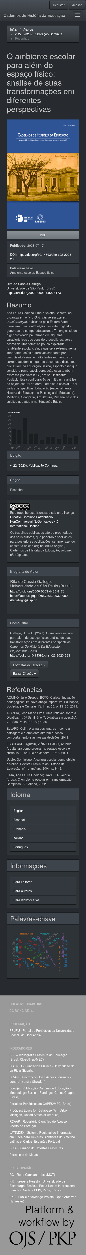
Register (59, 5)
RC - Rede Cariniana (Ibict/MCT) (32, 1174)
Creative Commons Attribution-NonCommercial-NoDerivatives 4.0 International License (34, 521)
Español (19, 819)
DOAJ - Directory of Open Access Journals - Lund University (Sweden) (40, 1079)
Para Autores (22, 891)
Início (14, 29)
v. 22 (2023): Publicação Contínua (38, 34)
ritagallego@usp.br (23, 600)
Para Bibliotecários (26, 900)
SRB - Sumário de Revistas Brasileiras (36, 1148)
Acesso (77, 5)
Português (20, 847)
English (18, 810)
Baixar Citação (23, 673)
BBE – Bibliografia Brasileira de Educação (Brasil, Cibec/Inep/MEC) (38, 1057)
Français (19, 829)
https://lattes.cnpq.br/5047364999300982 (39, 595)
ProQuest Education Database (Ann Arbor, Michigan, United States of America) (39, 1112)
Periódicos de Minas (23, 1154)
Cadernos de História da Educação (34, 15)
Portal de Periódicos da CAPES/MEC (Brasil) (40, 1103)
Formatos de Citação (28, 665)
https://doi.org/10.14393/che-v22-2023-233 (40, 655)
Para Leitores (22, 882)
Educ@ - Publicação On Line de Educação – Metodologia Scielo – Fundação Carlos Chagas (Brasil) (42, 1092)
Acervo (28, 29)
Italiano (18, 838)
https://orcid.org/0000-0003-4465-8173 (34, 292)
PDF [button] (43, 235)
